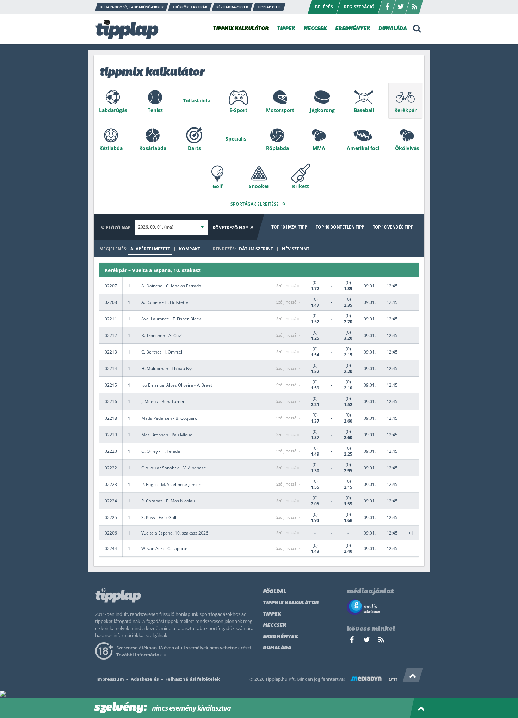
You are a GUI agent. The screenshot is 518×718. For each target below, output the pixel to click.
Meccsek (274, 625)
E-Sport (238, 110)
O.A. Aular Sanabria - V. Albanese (173, 468)
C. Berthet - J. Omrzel (161, 352)
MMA (319, 148)
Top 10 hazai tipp (289, 227)
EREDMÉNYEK (352, 28)
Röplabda (277, 148)
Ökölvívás (407, 148)
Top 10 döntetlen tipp (340, 227)
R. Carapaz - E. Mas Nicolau (168, 501)
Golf (217, 186)
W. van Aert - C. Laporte (164, 548)
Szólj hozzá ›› (288, 285)
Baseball (364, 110)
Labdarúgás (113, 110)
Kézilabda (111, 148)
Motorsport (280, 110)
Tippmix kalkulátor (291, 603)
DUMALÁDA (392, 28)
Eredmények (280, 636)
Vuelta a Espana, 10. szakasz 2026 (174, 533)
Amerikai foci (363, 148)
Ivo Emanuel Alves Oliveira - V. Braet (176, 385)
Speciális (236, 138)
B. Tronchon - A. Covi (161, 335)
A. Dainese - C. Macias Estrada (171, 286)
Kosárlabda (152, 148)
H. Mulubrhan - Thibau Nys (167, 369)
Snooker (259, 186)
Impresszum (110, 679)
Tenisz (155, 110)
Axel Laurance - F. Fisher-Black (171, 319)
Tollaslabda (196, 100)
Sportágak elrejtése (255, 204)
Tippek (272, 614)
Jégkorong (322, 110)
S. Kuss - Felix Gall (158, 517)
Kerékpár (405, 110)
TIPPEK (286, 28)
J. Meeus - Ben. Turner (163, 402)
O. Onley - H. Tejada (160, 451)
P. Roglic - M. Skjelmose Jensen (171, 484)
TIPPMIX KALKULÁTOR (241, 28)
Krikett (300, 186)
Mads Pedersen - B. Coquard (169, 418)
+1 (410, 533)
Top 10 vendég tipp (393, 227)
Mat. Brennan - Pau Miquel (167, 435)
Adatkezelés (145, 679)
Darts (194, 148)
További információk (139, 654)
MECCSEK (315, 28)
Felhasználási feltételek (192, 679)
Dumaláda (277, 648)
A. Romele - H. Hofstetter (165, 302)
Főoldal (274, 591)
